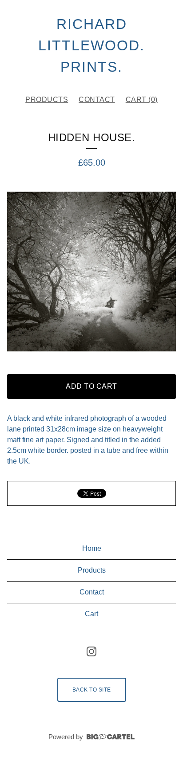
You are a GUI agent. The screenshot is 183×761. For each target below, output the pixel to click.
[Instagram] (91, 651)
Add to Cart (91, 386)
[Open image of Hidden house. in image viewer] (91, 271)
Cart (91, 614)
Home (91, 548)
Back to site (91, 690)
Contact (97, 99)
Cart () (142, 99)
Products (46, 99)
